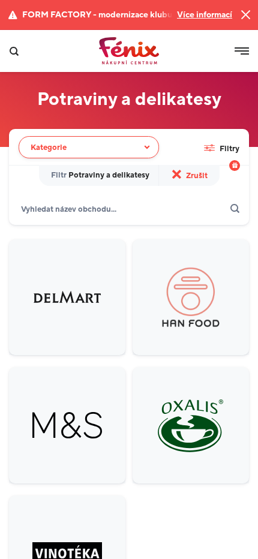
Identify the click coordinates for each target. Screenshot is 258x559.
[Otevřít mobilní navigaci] (242, 51)
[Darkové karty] (234, 165)
